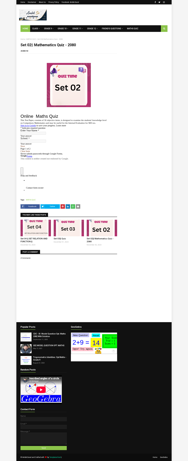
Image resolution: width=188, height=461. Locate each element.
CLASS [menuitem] (35, 28)
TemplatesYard (55, 457)
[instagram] (163, 2)
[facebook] (155, 2)
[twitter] (159, 2)
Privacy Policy (53, 2)
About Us (42, 2)
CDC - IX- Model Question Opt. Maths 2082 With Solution (49, 335)
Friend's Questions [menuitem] (111, 28)
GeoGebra (163, 457)
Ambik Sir (24, 51)
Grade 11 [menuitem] (76, 28)
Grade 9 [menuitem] (48, 28)
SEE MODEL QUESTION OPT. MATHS (48, 345)
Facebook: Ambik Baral (70, 2)
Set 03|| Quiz (60, 238)
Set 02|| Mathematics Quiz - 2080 (100, 240)
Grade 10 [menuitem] (62, 28)
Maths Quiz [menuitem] (132, 28)
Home (23, 2)
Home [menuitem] (25, 28)
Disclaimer (32, 2)
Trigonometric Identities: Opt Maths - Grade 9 (49, 358)
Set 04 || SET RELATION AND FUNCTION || (34, 240)
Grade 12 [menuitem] (91, 28)
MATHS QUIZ (31, 39)
